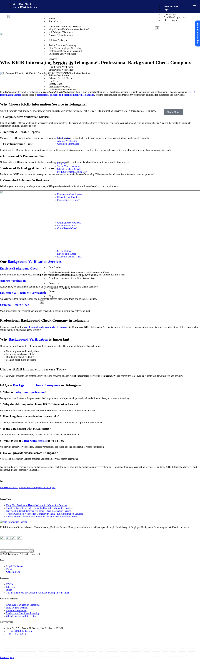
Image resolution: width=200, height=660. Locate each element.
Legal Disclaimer (14, 566)
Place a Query (7, 657)
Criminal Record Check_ (61, 78)
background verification (29, 392)
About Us (53, 21)
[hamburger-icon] (194, 5)
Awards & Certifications (60, 35)
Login (166, 9)
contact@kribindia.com (20, 631)
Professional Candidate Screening (22, 613)
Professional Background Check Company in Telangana (27, 487)
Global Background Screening (21, 616)
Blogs (9, 589)
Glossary (10, 587)
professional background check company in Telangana (65, 94)
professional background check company (47, 327)
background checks (34, 440)
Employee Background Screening (23, 605)
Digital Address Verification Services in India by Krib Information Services (43, 516)
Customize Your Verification (62, 53)
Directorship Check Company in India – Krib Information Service (38, 511)
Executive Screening (16, 610)
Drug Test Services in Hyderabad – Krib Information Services (36, 505)
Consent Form (13, 571)
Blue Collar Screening (17, 607)
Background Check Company (36, 385)
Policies (10, 569)
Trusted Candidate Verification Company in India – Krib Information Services (44, 513)
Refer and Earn (171, 6)
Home (52, 18)
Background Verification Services (35, 261)
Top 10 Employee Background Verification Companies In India (37, 592)
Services (53, 59)
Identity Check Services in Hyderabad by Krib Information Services (39, 508)
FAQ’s (9, 584)
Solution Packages (58, 40)
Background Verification (28, 339)
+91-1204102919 (17, 634)
